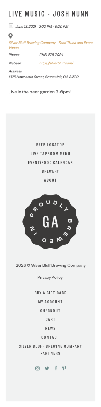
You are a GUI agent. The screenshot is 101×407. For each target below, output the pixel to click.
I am (50, 197)
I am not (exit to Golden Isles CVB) (50, 219)
